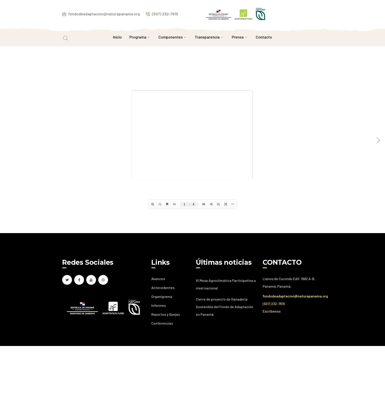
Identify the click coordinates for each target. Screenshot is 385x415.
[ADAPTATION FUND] (235, 13)
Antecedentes (162, 287)
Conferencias (162, 323)
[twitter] (67, 280)
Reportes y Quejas (165, 314)
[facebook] (79, 280)
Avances (158, 279)
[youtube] (91, 280)
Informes (158, 305)
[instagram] (103, 280)
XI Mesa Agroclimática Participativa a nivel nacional (226, 284)
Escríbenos (272, 311)
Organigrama (161, 296)
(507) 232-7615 (274, 303)
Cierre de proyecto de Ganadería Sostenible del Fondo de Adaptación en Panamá (224, 306)
